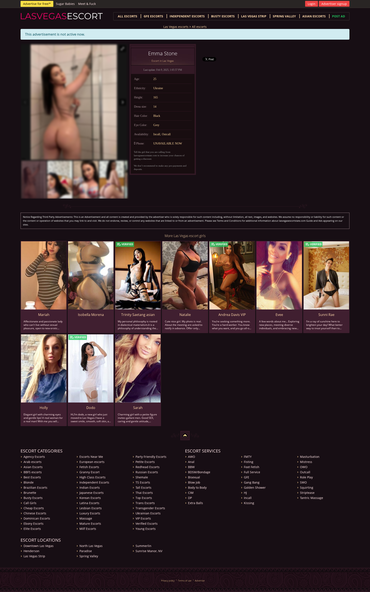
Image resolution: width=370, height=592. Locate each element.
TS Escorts (143, 482)
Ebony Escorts (33, 523)
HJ (245, 493)
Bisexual (194, 477)
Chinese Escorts (35, 513)
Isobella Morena (91, 314)
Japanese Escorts (91, 493)
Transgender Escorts (150, 508)
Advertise (200, 580)
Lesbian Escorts (90, 508)
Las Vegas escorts (175, 27)
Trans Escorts (145, 503)
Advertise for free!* (37, 4)
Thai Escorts (144, 493)
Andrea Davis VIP (232, 314)
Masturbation (309, 457)
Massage (85, 518)
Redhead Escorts (148, 467)
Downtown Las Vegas (39, 546)
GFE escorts (153, 16)
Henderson (31, 551)
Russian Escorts (147, 472)
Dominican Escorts (37, 518)
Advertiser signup (334, 4)
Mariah (43, 314)
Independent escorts (187, 16)
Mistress (306, 462)
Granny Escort (89, 472)
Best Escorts (32, 477)
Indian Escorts (89, 487)
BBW (191, 467)
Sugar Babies (65, 4)
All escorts (127, 16)
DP (190, 498)
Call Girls (30, 503)
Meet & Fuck (87, 4)
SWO (303, 482)
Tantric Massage (311, 498)
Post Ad (338, 16)
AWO (191, 457)
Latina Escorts (89, 503)
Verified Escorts (147, 523)
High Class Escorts (92, 477)
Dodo (90, 407)
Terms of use (184, 580)
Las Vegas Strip (253, 16)
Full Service (252, 472)
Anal (191, 462)
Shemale (142, 477)
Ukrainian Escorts (148, 513)
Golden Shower (255, 487)
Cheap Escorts (34, 508)
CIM (191, 493)
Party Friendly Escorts (151, 457)
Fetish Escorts (89, 467)
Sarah (138, 407)
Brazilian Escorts (35, 487)
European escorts (91, 462)
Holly (44, 407)
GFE (246, 477)
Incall (248, 498)
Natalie (185, 314)
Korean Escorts (90, 498)
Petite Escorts (145, 462)
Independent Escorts (94, 482)
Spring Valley (284, 16)
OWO (303, 467)
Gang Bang (252, 482)
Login (311, 4)
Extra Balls (195, 503)
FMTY (248, 457)
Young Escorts (146, 529)
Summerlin (143, 546)
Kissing (249, 503)
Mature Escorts (90, 523)
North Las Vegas (91, 546)
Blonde (29, 482)
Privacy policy (168, 580)
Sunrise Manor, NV (149, 551)
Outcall (305, 472)
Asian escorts (314, 16)
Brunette (30, 493)
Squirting (306, 487)
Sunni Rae (326, 314)
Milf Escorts (87, 529)
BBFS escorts (33, 472)
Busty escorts (223, 16)
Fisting (248, 462)
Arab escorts (33, 462)
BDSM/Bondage (199, 472)
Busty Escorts (33, 498)
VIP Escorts (143, 518)
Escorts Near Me (91, 457)
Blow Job (194, 482)
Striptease (307, 493)
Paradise (85, 551)
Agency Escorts (34, 457)
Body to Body (197, 487)
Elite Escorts (32, 529)
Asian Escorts (33, 467)
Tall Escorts (143, 487)
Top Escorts (144, 498)
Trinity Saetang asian (138, 314)
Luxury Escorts (89, 513)
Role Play (306, 477)
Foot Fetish (251, 467)
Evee (279, 314)
